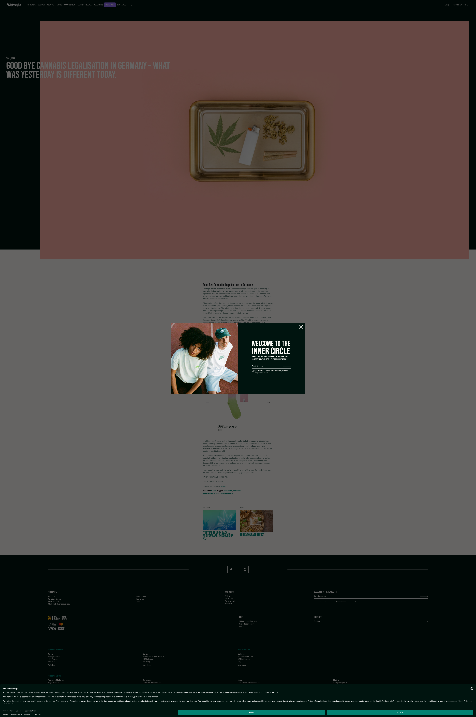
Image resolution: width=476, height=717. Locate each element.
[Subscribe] (286, 366)
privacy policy (277, 370)
